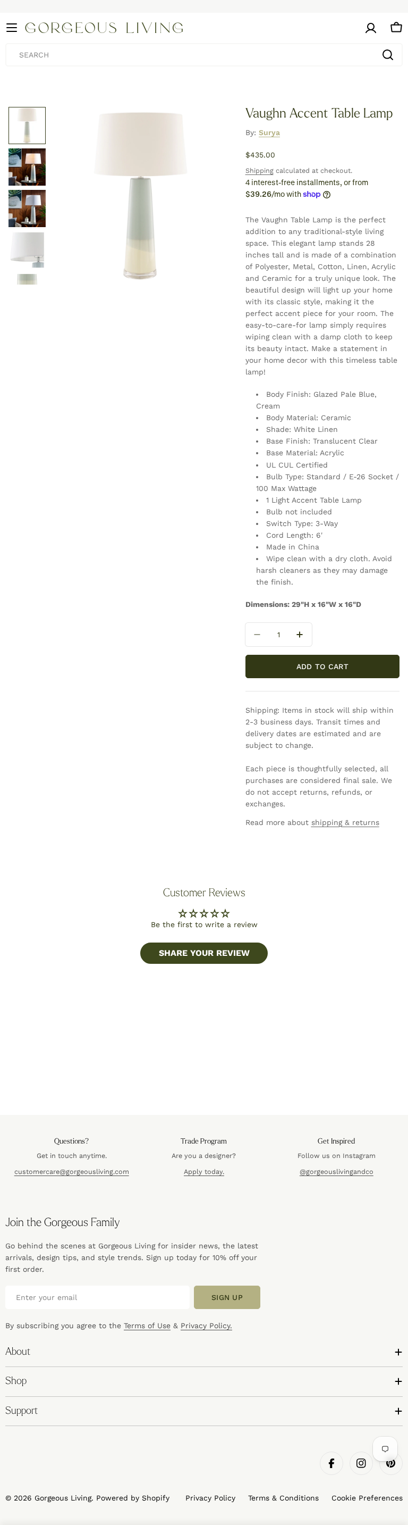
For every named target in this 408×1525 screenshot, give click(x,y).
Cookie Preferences (367, 1498)
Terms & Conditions (283, 1498)
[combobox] (204, 54)
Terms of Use (147, 1325)
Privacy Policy (210, 1498)
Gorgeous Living (63, 1498)
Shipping (259, 170)
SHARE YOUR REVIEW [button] (204, 953)
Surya (269, 132)
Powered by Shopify (132, 1498)
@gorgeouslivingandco (336, 1172)
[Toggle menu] (11, 27)
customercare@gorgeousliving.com (71, 1172)
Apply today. (204, 1172)
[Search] (387, 54)
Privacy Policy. (206, 1325)
